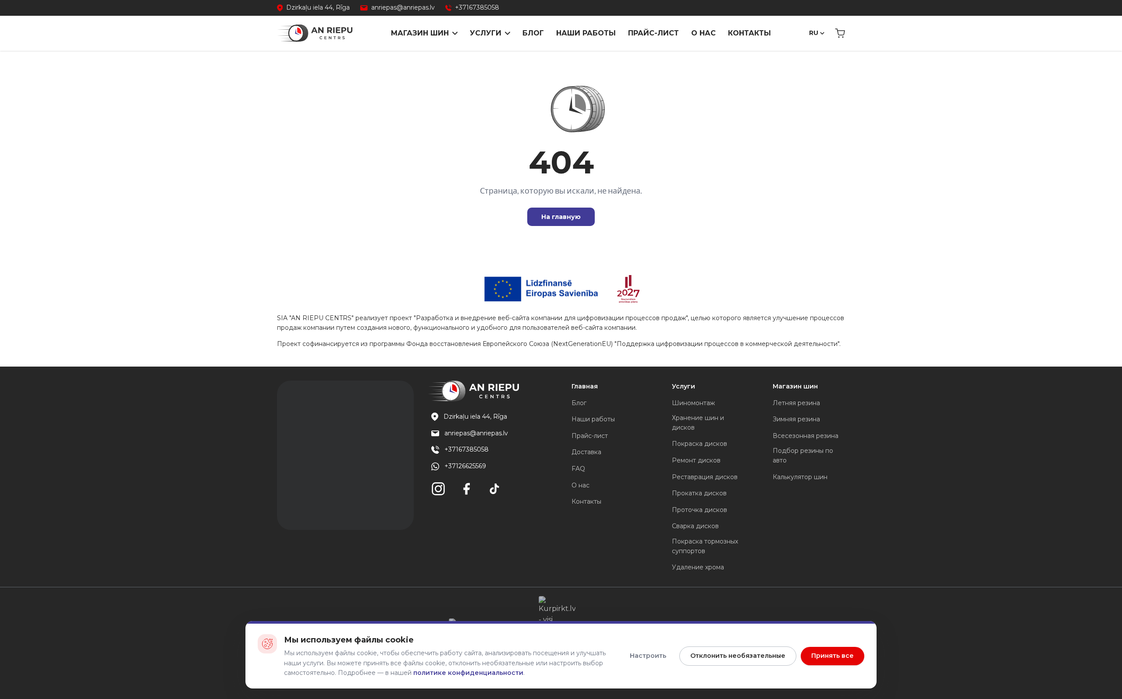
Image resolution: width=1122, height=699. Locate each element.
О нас (703, 33)
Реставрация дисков (705, 477)
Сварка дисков (695, 526)
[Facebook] (466, 489)
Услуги (485, 33)
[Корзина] (840, 33)
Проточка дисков (699, 510)
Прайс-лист (653, 33)
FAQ (578, 469)
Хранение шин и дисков (698, 422)
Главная (585, 386)
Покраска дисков (699, 444)
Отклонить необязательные (737, 656)
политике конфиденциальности (468, 673)
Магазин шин (420, 33)
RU (813, 33)
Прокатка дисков (699, 493)
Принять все (832, 656)
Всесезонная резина (805, 436)
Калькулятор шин (800, 477)
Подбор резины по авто (803, 455)
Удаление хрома (698, 567)
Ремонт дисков (696, 460)
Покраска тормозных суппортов (705, 546)
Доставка (586, 452)
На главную (561, 217)
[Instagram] (438, 489)
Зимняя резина (796, 419)
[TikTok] (494, 489)
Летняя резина (796, 403)
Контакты (749, 33)
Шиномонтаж (693, 403)
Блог (533, 33)
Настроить (648, 656)
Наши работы (586, 33)
